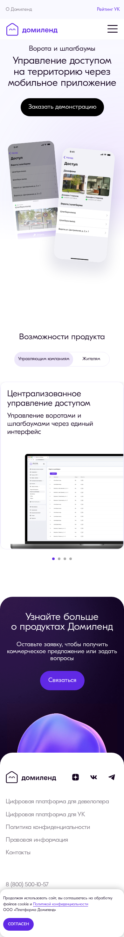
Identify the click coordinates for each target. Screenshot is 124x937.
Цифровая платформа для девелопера (57, 802)
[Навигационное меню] (112, 29)
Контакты (18, 853)
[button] (62, 107)
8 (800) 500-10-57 (27, 885)
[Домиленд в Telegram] (112, 777)
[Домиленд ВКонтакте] (93, 777)
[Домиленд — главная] (32, 29)
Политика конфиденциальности (48, 827)
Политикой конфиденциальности (60, 904)
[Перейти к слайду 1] (53, 559)
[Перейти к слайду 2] (59, 559)
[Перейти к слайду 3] (65, 559)
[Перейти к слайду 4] (70, 559)
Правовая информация (37, 840)
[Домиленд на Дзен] (75, 777)
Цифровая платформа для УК (45, 815)
